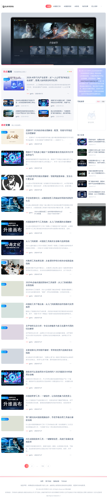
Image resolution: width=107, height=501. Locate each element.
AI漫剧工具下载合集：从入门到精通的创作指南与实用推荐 (49, 305)
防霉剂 (62, 492)
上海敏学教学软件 (45, 492)
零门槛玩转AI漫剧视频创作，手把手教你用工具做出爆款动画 (49, 418)
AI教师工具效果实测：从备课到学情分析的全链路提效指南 (49, 262)
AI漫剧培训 (67, 6)
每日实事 (85, 6)
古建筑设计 (90, 492)
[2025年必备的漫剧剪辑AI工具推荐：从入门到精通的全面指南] (70, 296)
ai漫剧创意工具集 (49, 197)
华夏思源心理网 (81, 492)
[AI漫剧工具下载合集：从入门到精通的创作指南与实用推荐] (70, 318)
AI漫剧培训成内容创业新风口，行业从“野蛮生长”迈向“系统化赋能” (26, 113)
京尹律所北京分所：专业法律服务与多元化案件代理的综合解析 (49, 327)
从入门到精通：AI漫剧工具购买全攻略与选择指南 (47, 241)
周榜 (98, 101)
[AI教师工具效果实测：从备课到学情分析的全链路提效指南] (70, 274)
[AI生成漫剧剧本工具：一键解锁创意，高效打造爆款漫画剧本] (70, 455)
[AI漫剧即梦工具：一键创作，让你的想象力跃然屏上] (70, 409)
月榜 (103, 101)
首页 (48, 6)
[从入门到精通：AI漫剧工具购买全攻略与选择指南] (70, 253)
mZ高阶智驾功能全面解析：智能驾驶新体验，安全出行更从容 (49, 177)
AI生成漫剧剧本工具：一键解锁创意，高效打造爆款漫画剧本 (49, 440)
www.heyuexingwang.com (89, 81)
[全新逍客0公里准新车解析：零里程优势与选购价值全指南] (70, 364)
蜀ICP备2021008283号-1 (53, 496)
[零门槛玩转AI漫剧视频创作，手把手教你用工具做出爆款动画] (70, 431)
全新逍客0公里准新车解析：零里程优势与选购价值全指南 (49, 351)
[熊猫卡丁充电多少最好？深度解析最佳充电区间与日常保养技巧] (70, 168)
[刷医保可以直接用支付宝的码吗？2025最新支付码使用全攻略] (70, 388)
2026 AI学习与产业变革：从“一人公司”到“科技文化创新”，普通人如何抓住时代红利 (48, 79)
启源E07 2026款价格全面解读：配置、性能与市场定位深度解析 (49, 132)
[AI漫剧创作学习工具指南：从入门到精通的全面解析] (70, 233)
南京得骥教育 (56, 492)
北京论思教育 (98, 492)
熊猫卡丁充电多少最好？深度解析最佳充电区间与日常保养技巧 (49, 153)
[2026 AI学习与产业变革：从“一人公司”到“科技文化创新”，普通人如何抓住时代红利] (67, 94)
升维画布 (14, 492)
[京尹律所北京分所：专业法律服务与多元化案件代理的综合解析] (70, 342)
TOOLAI (64, 481)
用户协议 (48, 481)
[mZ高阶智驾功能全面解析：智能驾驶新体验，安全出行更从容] (70, 190)
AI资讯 (77, 6)
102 (42, 466)
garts (31, 94)
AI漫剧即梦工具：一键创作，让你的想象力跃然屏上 (48, 395)
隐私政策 (56, 481)
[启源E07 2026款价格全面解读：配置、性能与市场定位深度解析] (70, 144)
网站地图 (68, 489)
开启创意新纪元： (34, 197)
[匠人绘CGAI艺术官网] (8, 6)
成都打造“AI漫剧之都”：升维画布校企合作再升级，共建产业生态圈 (61, 102)
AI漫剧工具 (57, 6)
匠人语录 (94, 6)
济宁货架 (37, 492)
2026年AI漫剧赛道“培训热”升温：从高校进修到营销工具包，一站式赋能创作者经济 (26, 102)
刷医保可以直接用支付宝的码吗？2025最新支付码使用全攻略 (49, 373)
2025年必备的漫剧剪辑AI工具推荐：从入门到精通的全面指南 (49, 284)
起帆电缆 (20, 492)
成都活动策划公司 (28, 492)
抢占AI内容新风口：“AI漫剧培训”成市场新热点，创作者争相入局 (60, 113)
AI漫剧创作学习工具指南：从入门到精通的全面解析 (48, 221)
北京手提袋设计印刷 (70, 492)
